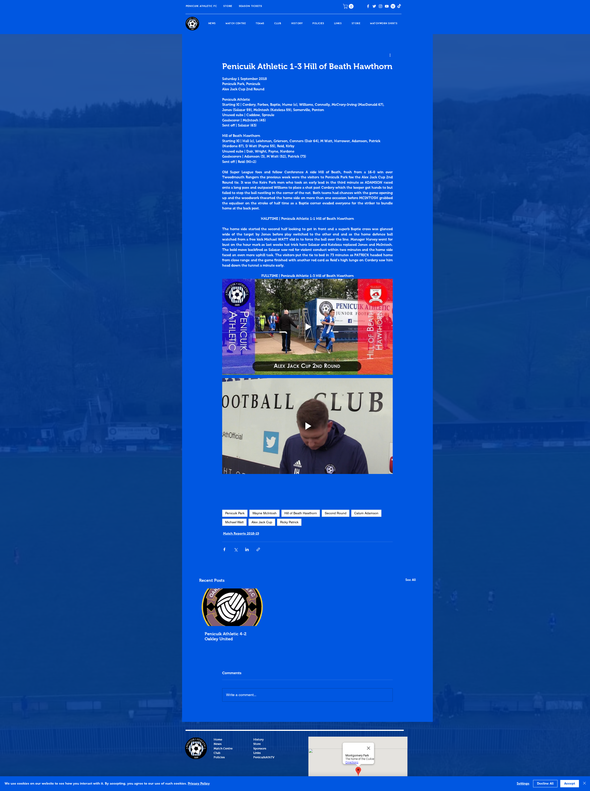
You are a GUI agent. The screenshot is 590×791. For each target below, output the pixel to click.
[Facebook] (368, 6)
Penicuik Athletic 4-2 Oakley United (225, 636)
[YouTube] (386, 6)
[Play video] (307, 327)
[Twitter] (374, 6)
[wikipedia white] (393, 6)
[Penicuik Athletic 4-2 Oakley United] (232, 607)
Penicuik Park (235, 513)
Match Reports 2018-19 (241, 533)
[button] (228, 6)
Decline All (545, 783)
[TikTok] (399, 6)
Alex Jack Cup (261, 522)
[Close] (584, 783)
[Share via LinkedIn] (247, 549)
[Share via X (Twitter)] (235, 549)
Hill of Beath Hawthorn (300, 513)
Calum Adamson (366, 513)
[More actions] (390, 55)
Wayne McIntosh (264, 513)
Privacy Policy (199, 783)
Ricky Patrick (289, 522)
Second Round (335, 513)
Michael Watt (234, 522)
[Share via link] (258, 549)
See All (410, 580)
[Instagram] (380, 6)
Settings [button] (523, 783)
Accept (569, 783)
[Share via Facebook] (224, 549)
